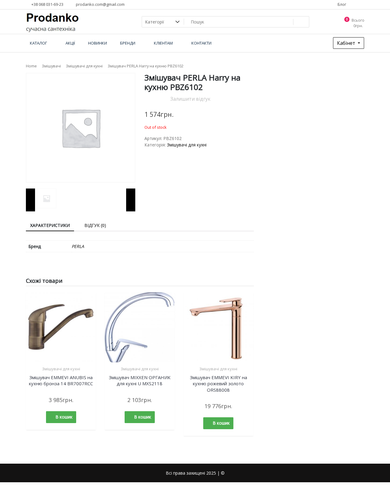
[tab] (50, 225)
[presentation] (30, 200)
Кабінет (346, 43)
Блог (341, 4)
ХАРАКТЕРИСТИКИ (50, 225)
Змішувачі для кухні (84, 66)
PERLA (78, 246)
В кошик (64, 417)
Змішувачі (51, 66)
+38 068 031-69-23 (46, 4)
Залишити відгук (190, 98)
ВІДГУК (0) (95, 225)
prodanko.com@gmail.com (100, 4)
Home (31, 66)
